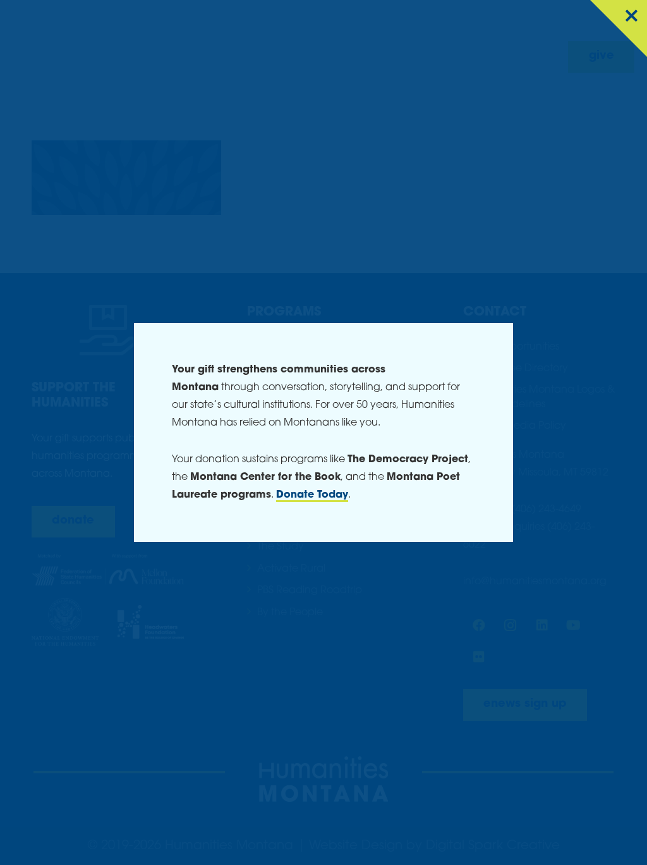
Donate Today (312, 495)
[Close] (618, 28)
